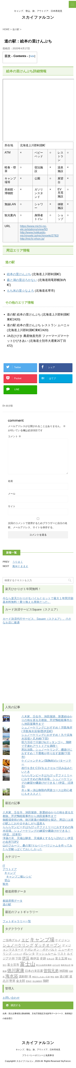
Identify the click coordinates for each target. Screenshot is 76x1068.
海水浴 (11, 976)
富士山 (27, 964)
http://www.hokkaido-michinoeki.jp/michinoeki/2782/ (39, 234)
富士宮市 (13, 964)
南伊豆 (34, 958)
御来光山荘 (66, 965)
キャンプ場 (42, 939)
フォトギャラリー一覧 (17, 921)
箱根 (57, 977)
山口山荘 (56, 965)
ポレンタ (29, 953)
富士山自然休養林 (44, 965)
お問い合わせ (11, 997)
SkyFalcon (66, 1061)
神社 (52, 977)
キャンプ (10, 872)
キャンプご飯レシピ (19, 876)
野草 (12, 981)
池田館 (63, 971)
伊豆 (26, 958)
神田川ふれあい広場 (41, 977)
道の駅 (7, 904)
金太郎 (20, 981)
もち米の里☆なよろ (20, 290)
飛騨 (46, 981)
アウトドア (10, 869)
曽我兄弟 (51, 970)
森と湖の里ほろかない (22, 280)
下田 (18, 958)
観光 (5, 883)
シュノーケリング (18, 945)
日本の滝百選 (34, 971)
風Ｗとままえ (20, 566)
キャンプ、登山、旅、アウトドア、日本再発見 (38, 1049)
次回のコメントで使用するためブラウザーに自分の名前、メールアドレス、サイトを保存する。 (37, 525)
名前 (10, 481)
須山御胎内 (37, 981)
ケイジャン (62, 940)
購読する (15, 1005)
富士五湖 (61, 958)
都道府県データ (12, 900)
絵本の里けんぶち (19, 274)
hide (32, 56)
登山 (7, 880)
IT (4, 865)
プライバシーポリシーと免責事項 (38, 1055)
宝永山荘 (50, 959)
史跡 (43, 958)
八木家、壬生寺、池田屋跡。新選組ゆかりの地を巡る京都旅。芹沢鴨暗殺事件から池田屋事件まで (46, 720)
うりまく (17, 561)
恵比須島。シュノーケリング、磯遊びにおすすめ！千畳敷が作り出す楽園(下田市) (46, 753)
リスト (61, 953)
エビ (25, 940)
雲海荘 (29, 981)
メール (11, 493)
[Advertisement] (38, 664)
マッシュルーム (46, 953)
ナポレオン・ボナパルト (40, 949)
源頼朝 (23, 976)
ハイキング (17, 954)
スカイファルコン (38, 17)
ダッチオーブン (47, 945)
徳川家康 (15, 970)
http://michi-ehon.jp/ (32, 238)
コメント (14, 436)
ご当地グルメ (12, 940)
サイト (11, 506)
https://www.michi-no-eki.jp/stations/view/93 (34, 228)
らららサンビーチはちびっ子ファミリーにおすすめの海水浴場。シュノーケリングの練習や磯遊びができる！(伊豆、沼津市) (38, 831)
